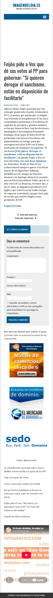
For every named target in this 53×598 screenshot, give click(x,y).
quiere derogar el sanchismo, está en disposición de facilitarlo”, (23, 154)
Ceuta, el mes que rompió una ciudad (22, 483)
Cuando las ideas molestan (17, 516)
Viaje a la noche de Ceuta (16, 477)
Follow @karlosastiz (26, 460)
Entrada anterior (28, 214)
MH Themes (41, 595)
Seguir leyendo (12, 205)
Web (9, 294)
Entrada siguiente (24, 218)
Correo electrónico (16, 285)
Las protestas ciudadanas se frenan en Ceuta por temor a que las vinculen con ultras (23, 494)
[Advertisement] (26, 38)
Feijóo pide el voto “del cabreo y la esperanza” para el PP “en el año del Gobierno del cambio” (21, 507)
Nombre (11, 277)
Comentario (12, 255)
